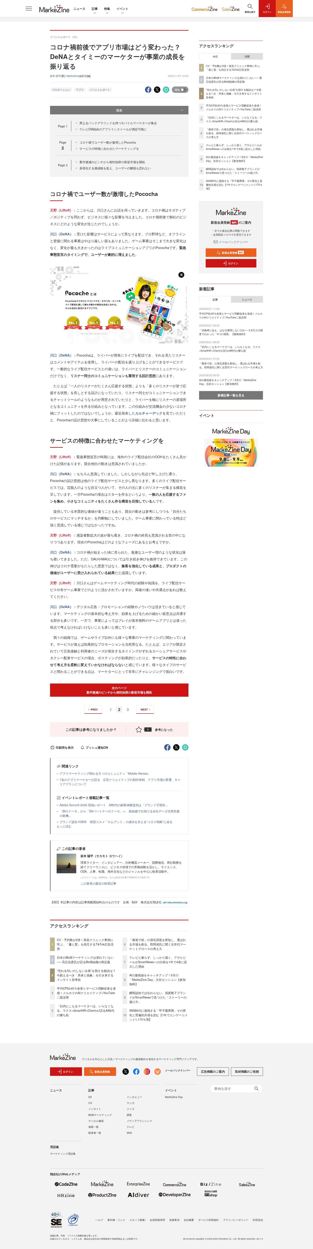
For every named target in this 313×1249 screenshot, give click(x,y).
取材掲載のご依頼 (247, 1071)
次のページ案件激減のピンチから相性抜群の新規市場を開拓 (119, 690)
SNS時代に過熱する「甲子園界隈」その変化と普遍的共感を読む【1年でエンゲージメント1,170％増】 (158, 1015)
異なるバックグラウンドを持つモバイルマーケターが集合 (118, 123)
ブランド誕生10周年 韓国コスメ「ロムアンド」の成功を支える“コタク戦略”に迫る (116, 822)
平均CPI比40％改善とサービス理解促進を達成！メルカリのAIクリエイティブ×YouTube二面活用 (86, 992)
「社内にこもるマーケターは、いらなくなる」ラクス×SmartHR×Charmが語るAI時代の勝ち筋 (85, 1010)
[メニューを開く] (28, 8)
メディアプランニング (139, 1120)
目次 (119, 110)
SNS (129, 1132)
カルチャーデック (148, 413)
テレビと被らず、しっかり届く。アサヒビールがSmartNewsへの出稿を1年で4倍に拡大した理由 (158, 961)
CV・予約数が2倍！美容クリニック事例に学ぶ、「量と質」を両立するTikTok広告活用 (85, 944)
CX (90, 1103)
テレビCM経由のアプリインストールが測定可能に (113, 129)
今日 (215, 56)
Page (62, 126)
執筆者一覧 (94, 1132)
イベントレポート (100, 89)
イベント (122, 8)
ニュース (79, 8)
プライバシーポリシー (235, 1220)
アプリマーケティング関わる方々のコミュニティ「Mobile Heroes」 (105, 773)
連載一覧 (93, 1126)
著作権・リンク (116, 1220)
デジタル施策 (96, 1120)
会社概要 (189, 1220)
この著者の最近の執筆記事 (98, 883)
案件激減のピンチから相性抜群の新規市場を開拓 (112, 162)
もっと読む (64, 826)
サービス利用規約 (208, 1220)
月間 (247, 56)
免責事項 (174, 1220)
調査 (129, 1115)
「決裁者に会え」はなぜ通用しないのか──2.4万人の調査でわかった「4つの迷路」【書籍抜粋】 (231, 332)
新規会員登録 (232, 253)
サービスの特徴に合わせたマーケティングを (109, 148)
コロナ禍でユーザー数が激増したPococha (107, 142)
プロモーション (61, 89)
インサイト (94, 1109)
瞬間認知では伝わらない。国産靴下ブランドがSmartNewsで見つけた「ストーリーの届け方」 (158, 997)
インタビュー (134, 1097)
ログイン (233, 263)
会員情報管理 (157, 1220)
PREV (94, 709)
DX (90, 1097)
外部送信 (258, 1220)
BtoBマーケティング (100, 1115)
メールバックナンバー (233, 242)
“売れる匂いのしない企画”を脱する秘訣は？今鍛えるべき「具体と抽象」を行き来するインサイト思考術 (86, 975)
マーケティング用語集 (63, 1153)
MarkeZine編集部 (77, 76)
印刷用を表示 (65, 747)
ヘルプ (99, 1220)
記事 (95, 8)
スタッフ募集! (137, 1220)
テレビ (130, 1126)
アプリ (80, 89)
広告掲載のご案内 (213, 1071)
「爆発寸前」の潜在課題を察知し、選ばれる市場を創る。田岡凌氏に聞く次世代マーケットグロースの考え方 (157, 944)
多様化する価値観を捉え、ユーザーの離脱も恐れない (115, 168)
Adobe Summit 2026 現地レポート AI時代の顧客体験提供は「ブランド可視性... (114, 805)
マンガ (130, 1103)
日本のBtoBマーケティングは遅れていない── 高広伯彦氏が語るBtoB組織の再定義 (85, 959)
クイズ (130, 1109)
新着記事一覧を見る (231, 395)
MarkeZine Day (174, 1097)
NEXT (144, 709)
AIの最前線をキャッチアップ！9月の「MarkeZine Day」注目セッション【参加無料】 (157, 979)
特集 (107, 8)
